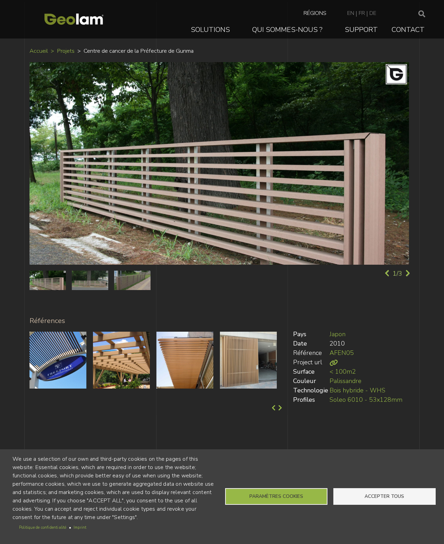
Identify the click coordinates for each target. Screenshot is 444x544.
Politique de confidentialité (43, 527)
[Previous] (273, 408)
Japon (337, 334)
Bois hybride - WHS (357, 390)
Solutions (210, 29)
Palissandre (345, 381)
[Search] (421, 14)
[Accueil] (74, 19)
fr (362, 13)
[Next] (279, 408)
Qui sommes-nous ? (287, 29)
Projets (66, 51)
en (350, 13)
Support (361, 29)
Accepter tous (384, 496)
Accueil (38, 51)
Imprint (80, 527)
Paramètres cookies (276, 496)
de (372, 13)
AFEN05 (342, 353)
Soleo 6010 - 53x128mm (366, 400)
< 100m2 (343, 371)
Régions (315, 13)
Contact (408, 29)
